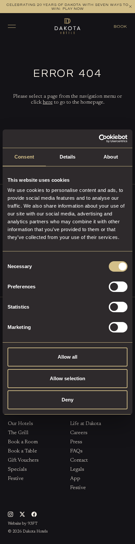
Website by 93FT (23, 524)
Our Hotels (20, 423)
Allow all (68, 357)
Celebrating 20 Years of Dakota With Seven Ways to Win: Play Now (67, 6)
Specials (17, 469)
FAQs (76, 451)
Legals (77, 469)
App (75, 478)
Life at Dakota (85, 423)
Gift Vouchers (23, 460)
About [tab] (111, 157)
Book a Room (47, 49)
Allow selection (68, 378)
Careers (78, 432)
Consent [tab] (24, 157)
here (48, 102)
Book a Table (89, 49)
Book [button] (120, 26)
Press (76, 442)
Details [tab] (68, 157)
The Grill (18, 432)
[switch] (118, 286)
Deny (67, 399)
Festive (16, 478)
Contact (79, 460)
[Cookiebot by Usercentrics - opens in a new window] (98, 138)
